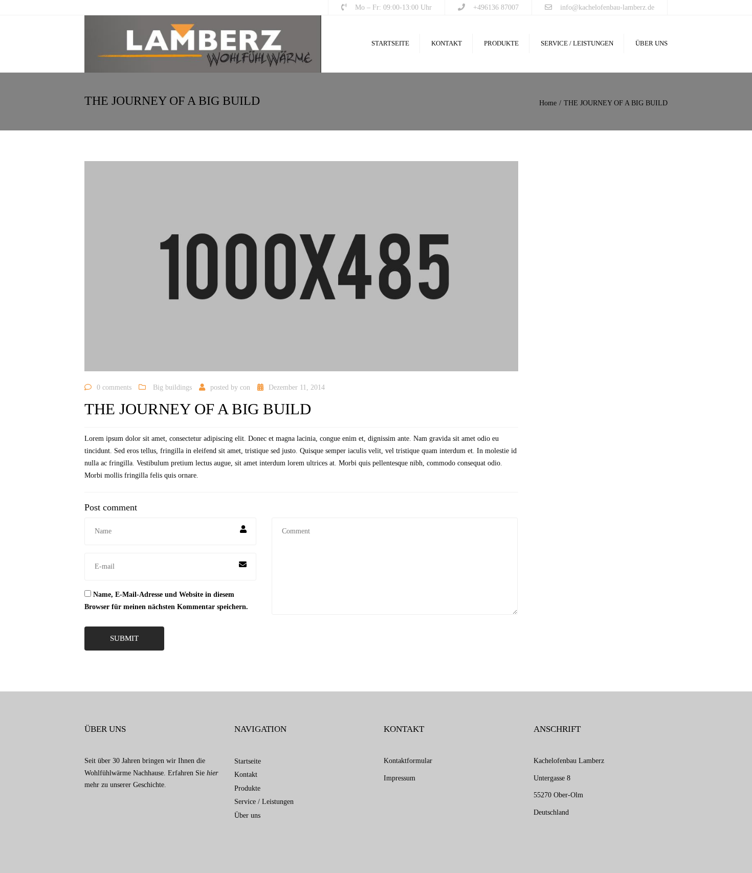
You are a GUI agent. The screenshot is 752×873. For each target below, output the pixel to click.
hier (212, 773)
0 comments (114, 387)
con (245, 387)
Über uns (651, 43)
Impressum (399, 778)
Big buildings (172, 387)
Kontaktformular (408, 761)
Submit (124, 638)
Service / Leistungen (577, 43)
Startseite (390, 43)
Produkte (501, 43)
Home (548, 103)
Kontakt (446, 43)
